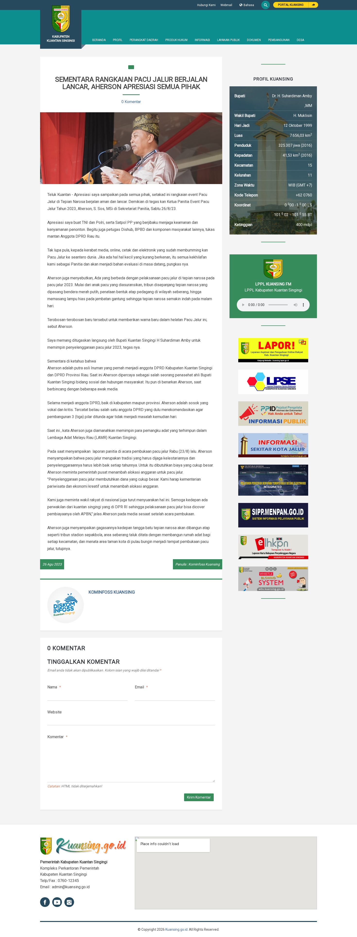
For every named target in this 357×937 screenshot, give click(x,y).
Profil (117, 40)
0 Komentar (131, 101)
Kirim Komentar (199, 797)
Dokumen (254, 40)
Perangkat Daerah (144, 40)
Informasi (202, 40)
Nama (54, 687)
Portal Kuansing (291, 5)
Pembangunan (278, 40)
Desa (300, 40)
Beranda (99, 40)
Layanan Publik (228, 40)
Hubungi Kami (206, 5)
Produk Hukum (176, 40)
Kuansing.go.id (176, 929)
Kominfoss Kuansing (112, 592)
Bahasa (249, 5)
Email (141, 687)
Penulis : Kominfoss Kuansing (197, 564)
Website (54, 712)
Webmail (226, 5)
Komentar (57, 737)
